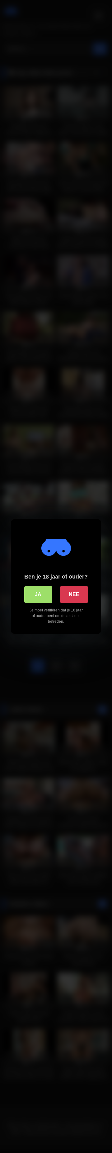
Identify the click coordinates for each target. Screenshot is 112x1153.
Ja (38, 594)
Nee (74, 594)
